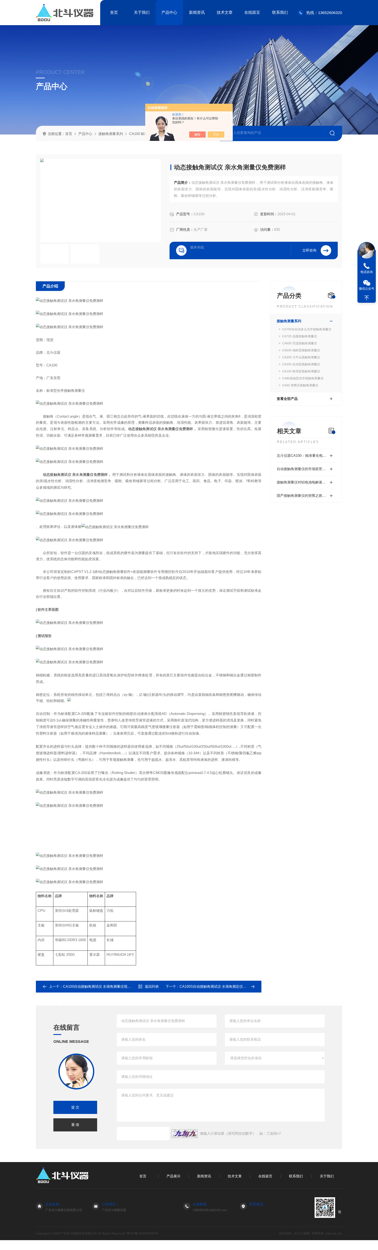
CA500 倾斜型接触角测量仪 (301, 350)
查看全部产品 (287, 399)
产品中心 (169, 12)
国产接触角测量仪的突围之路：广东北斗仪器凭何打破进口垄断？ (306, 495)
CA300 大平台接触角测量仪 (301, 357)
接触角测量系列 (110, 134)
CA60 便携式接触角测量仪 (300, 385)
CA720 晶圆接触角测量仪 (299, 336)
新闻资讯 (197, 12)
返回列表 (152, 986)
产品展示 (173, 1176)
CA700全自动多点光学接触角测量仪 (306, 329)
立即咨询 (309, 250)
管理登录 (318, 1233)
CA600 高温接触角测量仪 (299, 343)
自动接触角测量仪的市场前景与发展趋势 (306, 469)
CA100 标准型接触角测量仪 (301, 371)
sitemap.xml (334, 1233)
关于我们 (142, 12)
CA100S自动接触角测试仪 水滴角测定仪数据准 (216, 986)
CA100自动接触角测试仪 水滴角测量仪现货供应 (100, 986)
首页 (114, 12)
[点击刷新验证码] (185, 1133)
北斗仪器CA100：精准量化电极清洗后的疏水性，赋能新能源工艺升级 (306, 455)
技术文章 (225, 12)
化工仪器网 (302, 1233)
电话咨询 (366, 272)
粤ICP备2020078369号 (142, 1233)
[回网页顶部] (366, 298)
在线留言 (252, 12)
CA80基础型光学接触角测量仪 (303, 378)
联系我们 (280, 12)
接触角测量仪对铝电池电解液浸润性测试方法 (306, 482)
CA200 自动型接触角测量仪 (301, 364)
